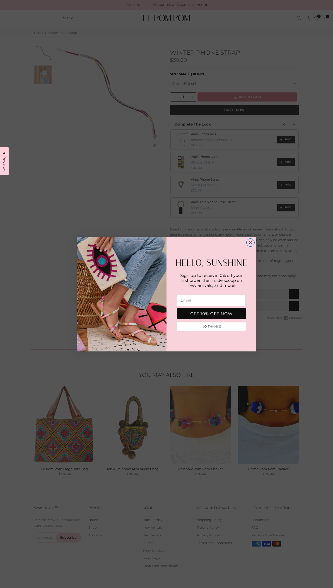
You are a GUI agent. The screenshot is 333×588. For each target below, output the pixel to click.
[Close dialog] (250, 243)
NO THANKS (211, 326)
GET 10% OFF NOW (211, 313)
